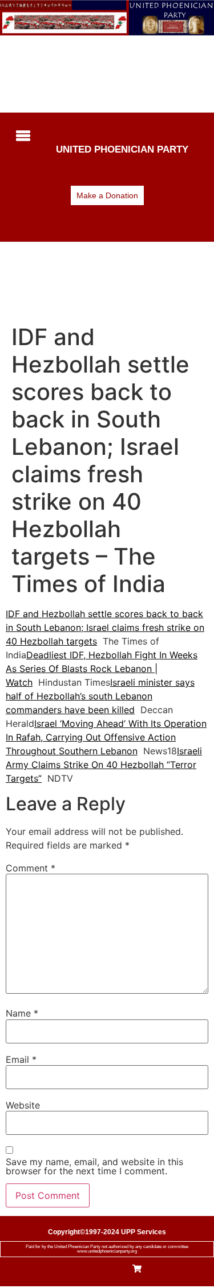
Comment (30, 868)
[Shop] (137, 1269)
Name (22, 1013)
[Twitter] (98, 1269)
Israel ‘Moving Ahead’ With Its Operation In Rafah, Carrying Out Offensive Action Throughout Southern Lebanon (106, 737)
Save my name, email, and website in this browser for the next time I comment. (94, 1166)
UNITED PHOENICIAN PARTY (122, 149)
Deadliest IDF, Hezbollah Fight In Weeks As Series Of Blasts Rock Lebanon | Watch (101, 668)
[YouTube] (118, 1269)
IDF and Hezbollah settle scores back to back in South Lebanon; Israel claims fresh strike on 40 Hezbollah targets (105, 627)
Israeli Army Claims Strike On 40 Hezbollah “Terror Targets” (104, 764)
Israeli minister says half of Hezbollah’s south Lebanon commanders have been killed (100, 696)
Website (23, 1105)
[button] (20, 136)
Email (21, 1059)
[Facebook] (78, 1269)
